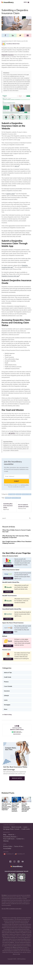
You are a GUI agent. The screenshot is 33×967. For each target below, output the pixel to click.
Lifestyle (6, 695)
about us (15, 954)
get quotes (12, 433)
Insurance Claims (16, 497)
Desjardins (8, 497)
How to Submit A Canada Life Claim (23, 505)
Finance (6, 681)
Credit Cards (7, 677)
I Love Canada (8, 686)
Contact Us (20, 838)
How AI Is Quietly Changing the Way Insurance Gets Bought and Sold (26, 807)
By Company (11, 494)
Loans (5, 700)
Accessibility (7, 848)
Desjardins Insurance (8, 54)
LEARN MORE (8, 565)
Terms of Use (18, 846)
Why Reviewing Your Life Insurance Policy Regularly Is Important (15, 536)
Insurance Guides (26, 494)
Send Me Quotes (17, 778)
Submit (16, 481)
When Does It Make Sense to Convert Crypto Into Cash (16, 530)
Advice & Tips (8, 672)
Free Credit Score (8, 838)
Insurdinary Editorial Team (13, 43)
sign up (17, 166)
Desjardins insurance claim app (10, 276)
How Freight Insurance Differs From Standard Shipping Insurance (16, 542)
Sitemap (6, 841)
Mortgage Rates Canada (11, 829)
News (5, 709)
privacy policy (25, 485)
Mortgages (7, 704)
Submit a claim (10, 193)
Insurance (18, 494)
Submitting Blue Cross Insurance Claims (7, 505)
